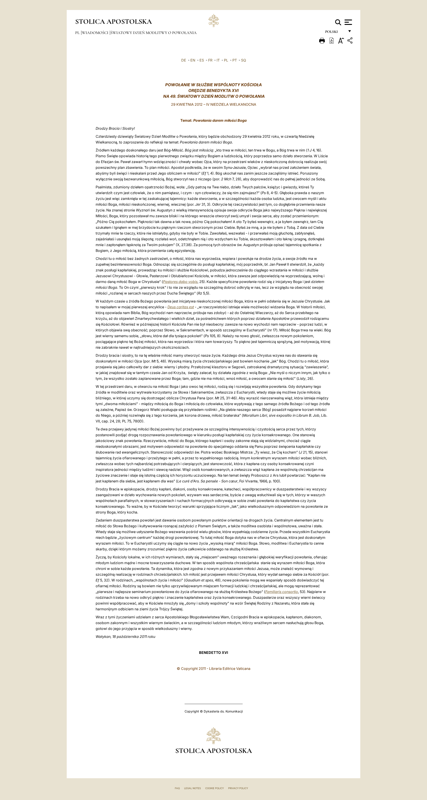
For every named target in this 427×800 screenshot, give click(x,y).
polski (335, 32)
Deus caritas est (180, 307)
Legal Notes (192, 788)
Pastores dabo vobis (180, 281)
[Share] (350, 41)
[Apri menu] (347, 22)
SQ (243, 60)
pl (78, 32)
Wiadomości (95, 32)
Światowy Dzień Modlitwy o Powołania (154, 32)
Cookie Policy (214, 788)
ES (201, 60)
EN (192, 60)
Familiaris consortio (281, 591)
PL (226, 60)
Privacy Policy (238, 788)
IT (218, 60)
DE (183, 60)
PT (234, 60)
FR (210, 60)
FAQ (177, 788)
